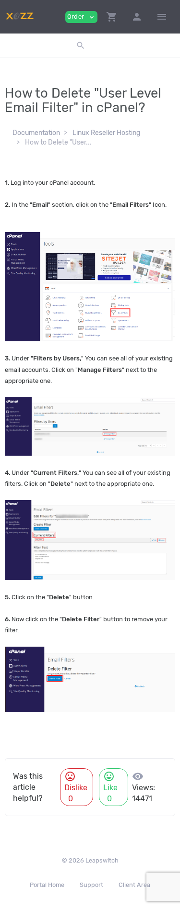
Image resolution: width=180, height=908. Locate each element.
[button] (112, 16)
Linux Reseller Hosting (106, 133)
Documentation (36, 133)
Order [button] (81, 17)
